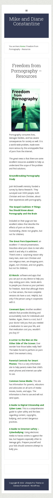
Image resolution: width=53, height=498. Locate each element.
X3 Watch (14, 275)
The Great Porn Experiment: (23, 241)
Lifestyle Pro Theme (33, 483)
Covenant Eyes (16, 309)
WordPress (35, 486)
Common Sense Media (20, 381)
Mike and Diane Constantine (26, 21)
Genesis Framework (21, 486)
